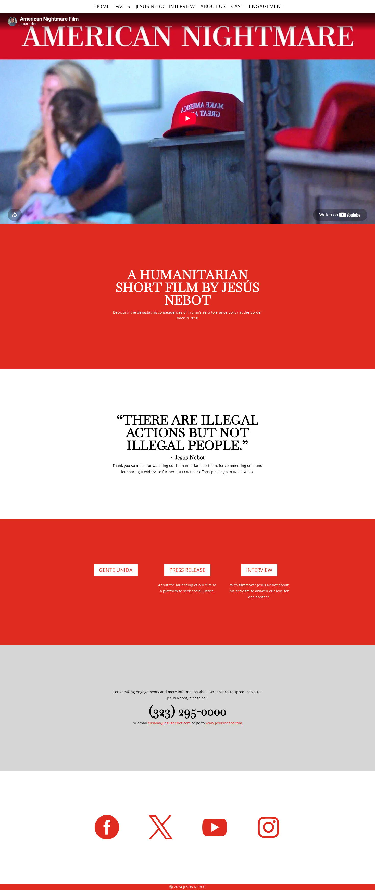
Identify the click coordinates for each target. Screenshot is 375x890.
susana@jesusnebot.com (169, 723)
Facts (122, 7)
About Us (213, 7)
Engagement (266, 7)
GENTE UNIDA (116, 569)
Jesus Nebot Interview (165, 7)
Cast (237, 7)
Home (102, 7)
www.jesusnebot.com (224, 723)
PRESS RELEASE (187, 569)
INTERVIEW (259, 569)
